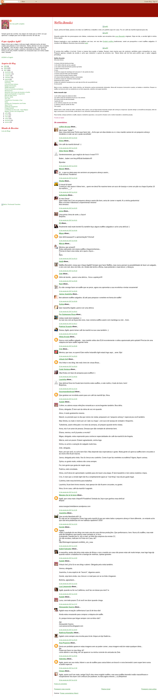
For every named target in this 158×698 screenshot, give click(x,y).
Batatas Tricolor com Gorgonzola (14, 111)
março (7, 118)
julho (6, 113)
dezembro (8, 72)
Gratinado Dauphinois (11, 106)
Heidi (61, 261)
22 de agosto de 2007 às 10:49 (68, 399)
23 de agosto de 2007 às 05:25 (68, 640)
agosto (7, 79)
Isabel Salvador (65, 549)
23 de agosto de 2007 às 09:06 (68, 656)
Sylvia (61, 304)
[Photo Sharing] (105, 26)
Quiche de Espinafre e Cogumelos (15, 94)
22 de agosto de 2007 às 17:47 (68, 604)
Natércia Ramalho (66, 633)
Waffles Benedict (63, 22)
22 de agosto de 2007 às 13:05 (68, 546)
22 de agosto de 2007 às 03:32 (68, 138)
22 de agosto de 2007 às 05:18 (68, 271)
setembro (8, 77)
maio (6, 117)
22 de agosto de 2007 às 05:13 (68, 258)
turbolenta (63, 195)
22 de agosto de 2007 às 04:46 (68, 230)
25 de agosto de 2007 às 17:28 (68, 668)
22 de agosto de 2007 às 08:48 (68, 346)
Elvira (61, 141)
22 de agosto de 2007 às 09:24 (68, 366)
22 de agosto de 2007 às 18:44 (68, 630)
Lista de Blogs (6, 131)
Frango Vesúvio (9, 108)
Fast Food (8, 82)
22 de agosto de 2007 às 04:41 (68, 220)
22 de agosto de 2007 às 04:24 (68, 192)
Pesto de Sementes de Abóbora (14, 89)
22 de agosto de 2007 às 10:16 (68, 389)
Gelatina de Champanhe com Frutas (15, 103)
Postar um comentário (60, 684)
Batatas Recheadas (10, 86)
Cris (60, 349)
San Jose (7, 98)
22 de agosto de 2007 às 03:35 (68, 148)
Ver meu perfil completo (17, 24)
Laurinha (62, 379)
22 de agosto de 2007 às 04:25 (68, 208)
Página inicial (105, 689)
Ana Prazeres (64, 643)
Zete (61, 274)
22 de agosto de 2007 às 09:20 (68, 356)
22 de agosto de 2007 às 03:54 (68, 166)
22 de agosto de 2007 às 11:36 (68, 510)
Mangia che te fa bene (68, 495)
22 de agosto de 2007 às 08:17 (68, 323)
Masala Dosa (8, 90)
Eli (60, 223)
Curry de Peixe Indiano (11, 84)
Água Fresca (8, 105)
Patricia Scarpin (65, 326)
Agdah (61, 402)
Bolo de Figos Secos (11, 95)
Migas (61, 233)
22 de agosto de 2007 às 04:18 (68, 178)
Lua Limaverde (65, 586)
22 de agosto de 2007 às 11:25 (68, 492)
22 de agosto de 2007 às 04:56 (68, 240)
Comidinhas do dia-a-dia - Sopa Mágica (16, 109)
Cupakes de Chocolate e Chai (13, 100)
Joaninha (63, 513)
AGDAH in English (7, 57)
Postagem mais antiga (148, 689)
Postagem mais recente (62, 689)
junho (7, 115)
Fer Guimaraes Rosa (67, 314)
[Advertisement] (79, 685)
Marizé (61, 169)
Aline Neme (63, 151)
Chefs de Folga (9, 81)
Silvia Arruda (64, 337)
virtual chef (63, 359)
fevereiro (8, 120)
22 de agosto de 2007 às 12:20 (68, 524)
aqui (86, 43)
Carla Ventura (64, 369)
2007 (5, 70)
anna (61, 211)
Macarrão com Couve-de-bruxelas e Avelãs (17, 92)
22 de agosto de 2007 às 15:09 (68, 594)
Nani (61, 284)
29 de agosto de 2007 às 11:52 (68, 680)
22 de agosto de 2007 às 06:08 (68, 281)
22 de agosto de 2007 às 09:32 (68, 376)
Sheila (61, 181)
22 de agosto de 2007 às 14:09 (68, 558)
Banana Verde (9, 97)
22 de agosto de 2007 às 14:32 (68, 583)
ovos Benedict (120, 36)
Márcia (61, 243)
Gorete (61, 527)
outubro (7, 76)
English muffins (108, 41)
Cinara (61, 671)
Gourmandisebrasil (67, 392)
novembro (8, 74)
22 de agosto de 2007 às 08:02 (68, 311)
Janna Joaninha (65, 294)
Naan (6, 102)
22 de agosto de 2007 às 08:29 (68, 334)
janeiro (7, 122)
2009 (5, 66)
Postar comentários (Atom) (69, 693)
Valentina (63, 659)
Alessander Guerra (66, 607)
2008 (5, 68)
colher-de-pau (64, 127)
